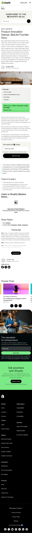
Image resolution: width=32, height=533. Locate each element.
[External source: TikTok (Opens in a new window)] (19, 529)
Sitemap (16, 521)
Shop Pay (4, 488)
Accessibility (20, 416)
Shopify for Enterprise (7, 497)
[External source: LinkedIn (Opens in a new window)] (23, 529)
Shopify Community (6, 456)
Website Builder (21, 430)
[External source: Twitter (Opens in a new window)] (9, 529)
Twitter (19, 225)
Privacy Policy (25, 358)
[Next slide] (20, 305)
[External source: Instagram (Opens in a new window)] (16, 529)
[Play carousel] (16, 305)
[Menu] (30, 2)
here (16, 212)
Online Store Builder (22, 426)
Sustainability (20, 408)
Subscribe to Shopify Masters (15, 209)
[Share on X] (5, 267)
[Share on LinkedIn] (9, 267)
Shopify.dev (4, 466)
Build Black (20, 412)
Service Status (5, 429)
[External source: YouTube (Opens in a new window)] (12, 529)
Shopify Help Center (7, 443)
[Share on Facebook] (2, 267)
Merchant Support (6, 439)
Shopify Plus (4, 493)
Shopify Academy (6, 451)
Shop (2, 484)
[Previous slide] (11, 305)
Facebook (14, 225)
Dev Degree (4, 474)
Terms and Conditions (13, 358)
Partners (3, 416)
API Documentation (6, 470)
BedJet (8, 223)
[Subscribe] (29, 21)
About (3, 408)
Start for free (23, 2)
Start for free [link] (16, 156)
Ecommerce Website (22, 435)
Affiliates (3, 420)
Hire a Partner (5, 447)
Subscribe (16, 353)
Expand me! (16, 253)
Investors (3, 412)
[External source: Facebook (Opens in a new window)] (5, 529)
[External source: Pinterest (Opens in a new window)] (27, 529)
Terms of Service (16, 512)
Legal (2, 424)
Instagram (25, 225)
